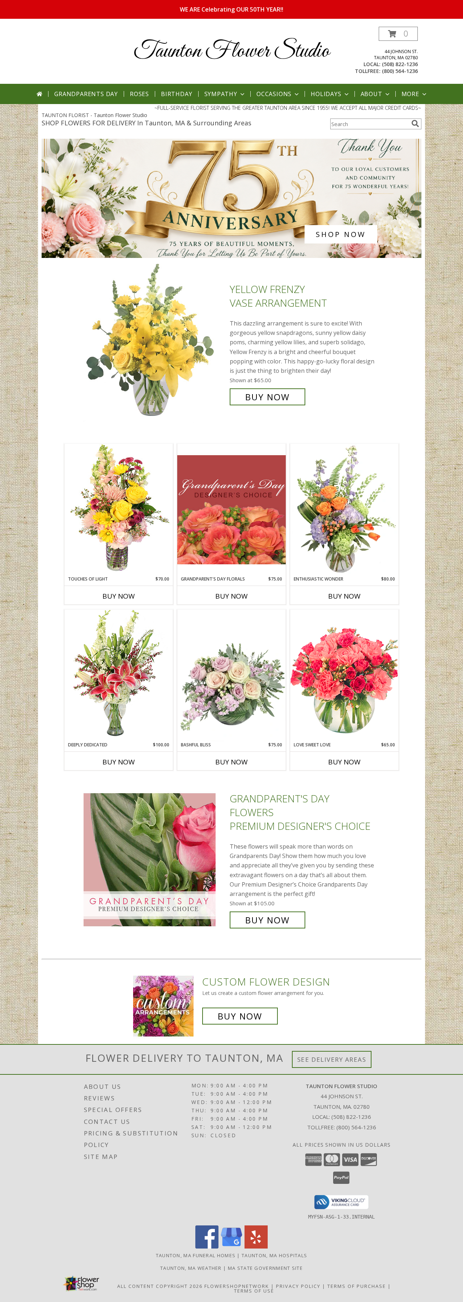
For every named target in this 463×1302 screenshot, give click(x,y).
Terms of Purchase (356, 1286)
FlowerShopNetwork (236, 1286)
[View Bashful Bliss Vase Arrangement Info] (231, 675)
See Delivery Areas (331, 1059)
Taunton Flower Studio (231, 51)
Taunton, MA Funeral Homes (196, 1255)
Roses (139, 94)
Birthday (176, 94)
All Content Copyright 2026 (160, 1286)
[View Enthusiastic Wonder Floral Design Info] (344, 509)
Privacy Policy (298, 1286)
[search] (415, 124)
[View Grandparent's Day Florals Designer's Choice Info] (231, 509)
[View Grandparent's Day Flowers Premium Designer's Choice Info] (155, 859)
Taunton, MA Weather (191, 1268)
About (371, 94)
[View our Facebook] (206, 1246)
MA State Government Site (265, 1268)
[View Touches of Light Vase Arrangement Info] (118, 509)
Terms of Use (254, 1291)
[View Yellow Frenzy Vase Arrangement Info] (155, 343)
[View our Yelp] (256, 1246)
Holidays (326, 94)
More (410, 94)
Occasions (274, 94)
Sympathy (220, 94)
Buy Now (267, 397)
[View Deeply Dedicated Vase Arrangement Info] (118, 675)
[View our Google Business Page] (231, 1246)
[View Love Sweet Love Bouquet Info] (344, 675)
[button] (398, 34)
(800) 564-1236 (400, 71)
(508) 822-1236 (400, 64)
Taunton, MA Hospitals (274, 1255)
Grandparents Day (86, 94)
